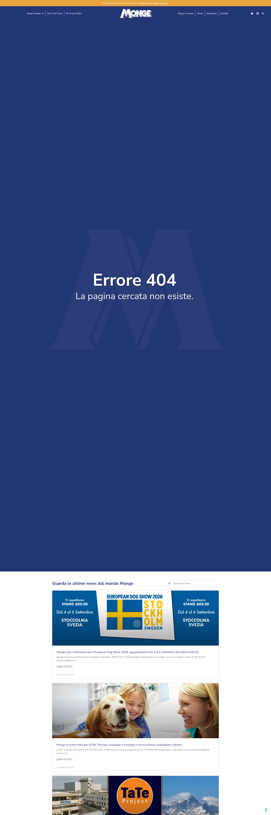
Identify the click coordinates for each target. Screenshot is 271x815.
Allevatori (212, 13)
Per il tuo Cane (54, 13)
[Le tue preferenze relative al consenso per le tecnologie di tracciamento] (266, 810)
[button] (263, 13)
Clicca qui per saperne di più (153, 3)
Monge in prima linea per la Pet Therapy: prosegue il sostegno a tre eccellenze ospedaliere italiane (119, 745)
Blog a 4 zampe (186, 13)
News (200, 13)
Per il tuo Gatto (74, 13)
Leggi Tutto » (64, 666)
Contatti (224, 13)
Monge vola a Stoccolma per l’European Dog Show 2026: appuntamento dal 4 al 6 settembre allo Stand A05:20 (127, 652)
